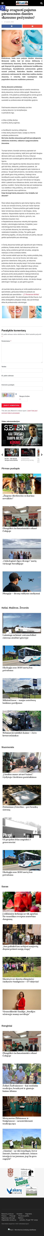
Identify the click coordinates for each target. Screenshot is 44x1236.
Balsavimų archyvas (8, 1214)
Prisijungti (12, 1216)
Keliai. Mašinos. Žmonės (15, 607)
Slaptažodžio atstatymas (9, 1220)
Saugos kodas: (24, 396)
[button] (2, 7)
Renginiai (7, 1025)
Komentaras (6, 341)
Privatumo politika (23, 1216)
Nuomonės (8, 747)
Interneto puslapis (8, 385)
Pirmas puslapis (11, 468)
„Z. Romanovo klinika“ (31, 294)
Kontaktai (19, 1214)
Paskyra (4, 1216)
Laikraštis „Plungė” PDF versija (28, 1220)
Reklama (20, 1218)
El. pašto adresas (8, 376)
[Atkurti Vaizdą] (16, 394)
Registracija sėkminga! (8, 1218)
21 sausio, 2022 (9, 22)
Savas (5, 886)
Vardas (4, 366)
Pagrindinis (28, 1214)
